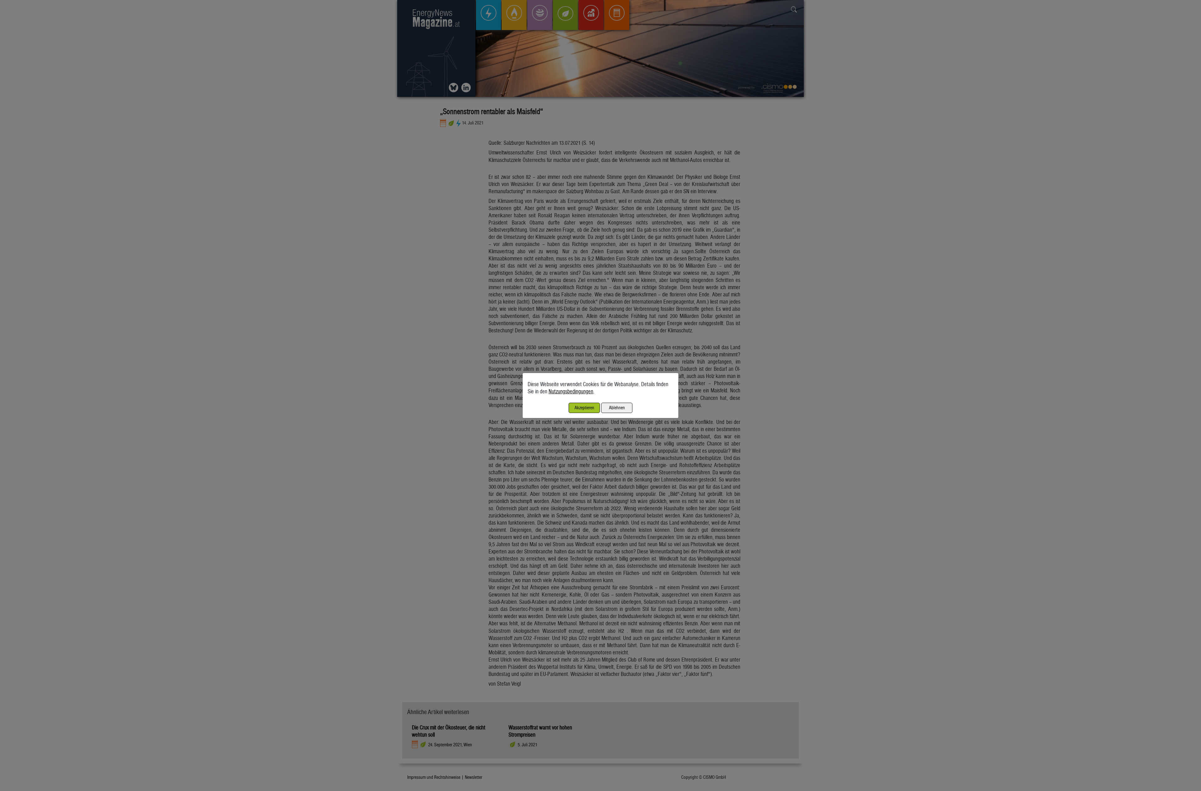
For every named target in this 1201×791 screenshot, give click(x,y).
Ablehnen (617, 407)
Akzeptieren (584, 407)
